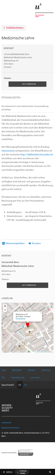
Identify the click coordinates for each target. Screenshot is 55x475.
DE (19, 384)
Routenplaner (20, 318)
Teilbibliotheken (15, 27)
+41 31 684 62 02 (29, 84)
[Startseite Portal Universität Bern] (44, 10)
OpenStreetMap (44, 351)
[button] (27, 325)
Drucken (36, 243)
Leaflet (37, 351)
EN (25, 384)
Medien (31, 370)
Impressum (6, 422)
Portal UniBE (23, 472)
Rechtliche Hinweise (10, 427)
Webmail (45, 370)
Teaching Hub (17, 377)
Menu (9, 471)
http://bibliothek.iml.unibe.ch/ (36, 154)
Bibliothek (17, 370)
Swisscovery (8, 150)
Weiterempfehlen (15, 243)
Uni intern (35, 377)
